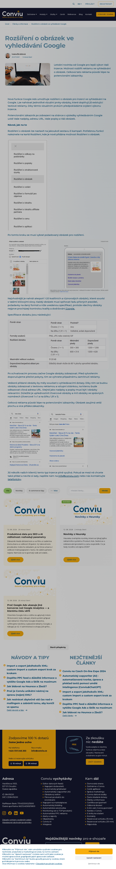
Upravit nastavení (94, 858)
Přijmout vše (94, 851)
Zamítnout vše (94, 864)
